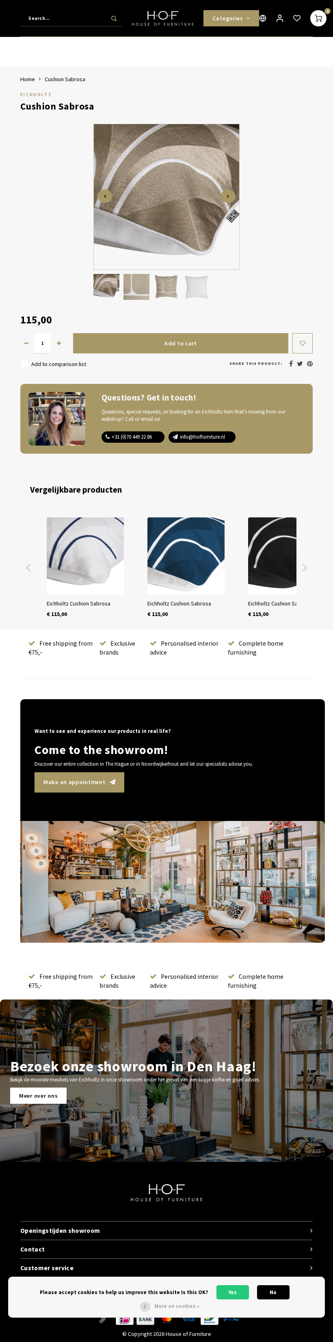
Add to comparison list (58, 364)
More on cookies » (176, 1306)
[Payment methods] (103, 1318)
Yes (233, 1292)
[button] (28, 568)
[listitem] (85, 567)
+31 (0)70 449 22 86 (132, 436)
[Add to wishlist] (302, 343)
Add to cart (180, 343)
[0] (318, 18)
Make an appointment (74, 782)
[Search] (114, 18)
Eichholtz (36, 94)
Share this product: (255, 363)
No (273, 1292)
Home (27, 79)
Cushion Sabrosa (65, 79)
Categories (227, 18)
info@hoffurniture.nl (202, 436)
